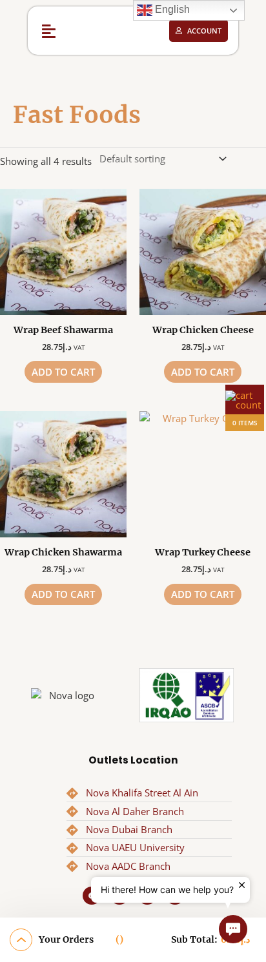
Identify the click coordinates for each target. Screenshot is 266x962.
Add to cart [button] (63, 371)
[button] (49, 30)
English (171, 9)
